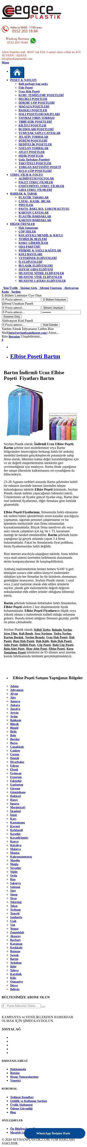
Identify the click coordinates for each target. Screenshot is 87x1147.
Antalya (15, 709)
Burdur (15, 739)
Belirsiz (14, 989)
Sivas (13, 898)
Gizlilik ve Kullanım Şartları (28, 1101)
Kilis (13, 977)
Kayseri (15, 826)
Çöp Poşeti (44, 645)
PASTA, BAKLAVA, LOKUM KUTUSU (44, 208)
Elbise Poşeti (57, 648)
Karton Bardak (13, 637)
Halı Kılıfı (42, 641)
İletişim (15, 1073)
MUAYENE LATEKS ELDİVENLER (42, 280)
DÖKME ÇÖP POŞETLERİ (36, 102)
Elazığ (14, 769)
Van (12, 924)
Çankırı (15, 750)
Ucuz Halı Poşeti (29, 91)
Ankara (15, 705)
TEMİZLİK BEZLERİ (33, 239)
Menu (5, 62)
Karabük (16, 974)
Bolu (13, 735)
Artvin (14, 712)
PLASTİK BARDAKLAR (35, 216)
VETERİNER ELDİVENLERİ (38, 258)
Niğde (14, 871)
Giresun (15, 788)
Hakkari (15, 796)
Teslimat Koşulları (22, 1097)
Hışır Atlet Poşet (36, 648)
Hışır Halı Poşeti (23, 641)
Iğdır (13, 966)
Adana (14, 686)
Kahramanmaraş (21, 856)
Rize (13, 879)
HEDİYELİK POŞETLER (35, 144)
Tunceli (14, 913)
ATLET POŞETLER (32, 152)
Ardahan (16, 962)
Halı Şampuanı (28, 227)
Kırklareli (16, 830)
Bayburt (15, 940)
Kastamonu (17, 822)
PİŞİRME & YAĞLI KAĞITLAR (40, 250)
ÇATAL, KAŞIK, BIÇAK (35, 201)
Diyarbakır (17, 762)
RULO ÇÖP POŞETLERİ (35, 171)
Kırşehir (15, 834)
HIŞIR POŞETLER (31, 155)
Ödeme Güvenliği (21, 1108)
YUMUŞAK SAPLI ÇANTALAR (39, 133)
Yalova (14, 970)
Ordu (13, 875)
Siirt (13, 890)
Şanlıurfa (16, 917)
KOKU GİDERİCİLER (33, 243)
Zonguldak (17, 932)
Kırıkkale (16, 947)
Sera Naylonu (43, 633)
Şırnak (14, 955)
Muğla (14, 864)
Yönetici (15, 1080)
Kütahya (15, 845)
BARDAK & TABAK (23, 193)
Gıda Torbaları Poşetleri (34, 159)
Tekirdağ (16, 902)
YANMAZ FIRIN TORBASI (36, 118)
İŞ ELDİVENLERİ (30, 261)
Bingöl (14, 727)
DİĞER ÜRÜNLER (22, 224)
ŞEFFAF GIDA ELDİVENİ (36, 269)
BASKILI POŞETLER (33, 110)
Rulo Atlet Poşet (14, 648)
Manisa (14, 852)
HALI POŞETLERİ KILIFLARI (39, 114)
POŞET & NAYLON (23, 80)
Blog (13, 1112)
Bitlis (13, 731)
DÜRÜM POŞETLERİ (33, 140)
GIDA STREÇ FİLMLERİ (35, 190)
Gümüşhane (18, 792)
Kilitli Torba (42, 629)
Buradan (14, 336)
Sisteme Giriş (28, 288)
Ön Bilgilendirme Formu (26, 1128)
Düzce (14, 985)
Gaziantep (16, 784)
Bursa (14, 743)
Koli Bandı (26, 633)
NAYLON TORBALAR (33, 148)
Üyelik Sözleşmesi (21, 1104)
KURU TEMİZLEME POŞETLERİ (41, 95)
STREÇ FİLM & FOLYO (26, 174)
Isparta (14, 803)
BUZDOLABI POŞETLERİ (36, 129)
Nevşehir (15, 868)
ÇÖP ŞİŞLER (27, 231)
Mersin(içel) (17, 807)
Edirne (14, 765)
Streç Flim (10, 633)
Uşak (13, 921)
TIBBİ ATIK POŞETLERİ (35, 121)
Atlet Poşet (11, 645)
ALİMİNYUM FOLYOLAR (36, 178)
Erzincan (16, 773)
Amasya (15, 701)
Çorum (14, 754)
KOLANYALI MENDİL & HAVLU (41, 235)
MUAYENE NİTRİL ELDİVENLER (41, 273)
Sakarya (15, 883)
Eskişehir (16, 780)
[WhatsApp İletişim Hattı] (70, 1130)
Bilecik (14, 724)
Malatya (15, 849)
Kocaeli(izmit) (19, 837)
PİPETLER (26, 205)
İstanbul (15, 811)
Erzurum (16, 777)
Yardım (15, 291)
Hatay (14, 799)
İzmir (13, 815)
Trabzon (15, 909)
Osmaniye (16, 981)
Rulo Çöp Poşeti (63, 645)
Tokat (14, 905)
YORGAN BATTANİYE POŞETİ (40, 167)
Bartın (14, 959)
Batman (15, 951)
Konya (14, 841)
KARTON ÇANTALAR (34, 212)
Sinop (14, 894)
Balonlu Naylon (62, 629)
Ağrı (13, 697)
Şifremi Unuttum (50, 288)
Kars (13, 818)
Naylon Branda (35, 637)
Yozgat (14, 928)
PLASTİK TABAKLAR (34, 197)
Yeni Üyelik (10, 288)
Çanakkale (17, 746)
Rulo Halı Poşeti (61, 641)
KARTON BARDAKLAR (35, 220)
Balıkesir (15, 720)
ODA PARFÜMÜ (30, 246)
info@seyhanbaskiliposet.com (27, 332)
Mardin (15, 860)
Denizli (14, 758)
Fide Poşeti (26, 87)
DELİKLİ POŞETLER (33, 99)
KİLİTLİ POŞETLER (32, 125)
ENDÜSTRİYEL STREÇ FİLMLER (41, 186)
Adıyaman (16, 690)
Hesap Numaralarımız (24, 1076)
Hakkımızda (18, 1069)
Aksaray (15, 936)
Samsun (15, 887)
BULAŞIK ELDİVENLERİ (36, 265)
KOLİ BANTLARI (30, 254)
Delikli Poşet (27, 645)
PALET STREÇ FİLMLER (36, 182)
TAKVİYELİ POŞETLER (35, 163)
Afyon (14, 693)
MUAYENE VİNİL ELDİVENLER (40, 277)
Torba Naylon (62, 633)
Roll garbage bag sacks (33, 83)
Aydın (14, 716)
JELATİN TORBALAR (33, 136)
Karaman (16, 943)
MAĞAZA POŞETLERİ (34, 106)
